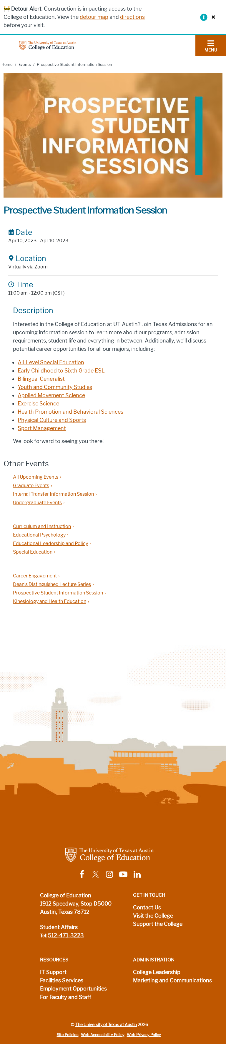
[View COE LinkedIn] (137, 874)
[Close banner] (211, 17)
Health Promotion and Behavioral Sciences (70, 412)
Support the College (157, 924)
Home (7, 64)
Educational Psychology (39, 535)
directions (132, 17)
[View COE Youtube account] (123, 874)
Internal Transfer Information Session (53, 494)
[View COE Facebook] (82, 874)
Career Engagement (35, 576)
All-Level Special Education (51, 362)
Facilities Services (61, 980)
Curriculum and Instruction (42, 526)
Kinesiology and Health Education (49, 601)
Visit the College (153, 916)
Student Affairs (59, 927)
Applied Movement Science (51, 395)
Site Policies (68, 1035)
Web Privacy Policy (144, 1035)
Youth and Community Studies (55, 387)
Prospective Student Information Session (58, 593)
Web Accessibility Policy (102, 1035)
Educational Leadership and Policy (50, 543)
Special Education (32, 552)
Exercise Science (38, 403)
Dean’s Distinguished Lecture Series (52, 584)
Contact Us (147, 907)
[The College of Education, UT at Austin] (48, 45)
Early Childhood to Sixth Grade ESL (61, 371)
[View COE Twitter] (95, 874)
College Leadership (156, 972)
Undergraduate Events (37, 502)
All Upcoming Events (35, 477)
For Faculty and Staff (65, 997)
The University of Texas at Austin (106, 1024)
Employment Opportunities (73, 988)
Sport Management (42, 428)
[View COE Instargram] (109, 874)
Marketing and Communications (172, 980)
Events (25, 64)
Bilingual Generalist (41, 379)
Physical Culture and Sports (52, 420)
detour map (94, 17)
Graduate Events (31, 485)
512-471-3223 (66, 935)
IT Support (53, 972)
